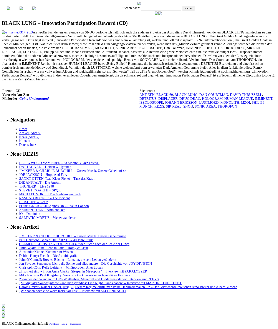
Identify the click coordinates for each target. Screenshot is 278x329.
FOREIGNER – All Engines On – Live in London (54, 206)
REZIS (159, 106)
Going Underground (34, 98)
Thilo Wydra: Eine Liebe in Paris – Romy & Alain (53, 248)
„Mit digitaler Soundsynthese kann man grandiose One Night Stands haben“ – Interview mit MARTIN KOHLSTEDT (100, 283)
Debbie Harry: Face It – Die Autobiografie (48, 256)
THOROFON (227, 106)
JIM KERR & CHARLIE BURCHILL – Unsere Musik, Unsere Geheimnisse (72, 171)
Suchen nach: (131, 8)
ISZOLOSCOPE (151, 102)
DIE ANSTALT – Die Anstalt (39, 182)
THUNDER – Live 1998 (36, 186)
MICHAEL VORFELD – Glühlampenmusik (50, 194)
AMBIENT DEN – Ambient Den (42, 210)
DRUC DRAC (189, 98)
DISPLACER (168, 98)
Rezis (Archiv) (29, 137)
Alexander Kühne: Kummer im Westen (46, 252)
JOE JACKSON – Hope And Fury (43, 174)
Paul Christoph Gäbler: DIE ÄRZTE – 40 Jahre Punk (56, 240)
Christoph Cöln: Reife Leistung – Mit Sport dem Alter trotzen (61, 267)
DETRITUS (148, 98)
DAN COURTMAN (213, 94)
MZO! (245, 102)
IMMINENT (263, 98)
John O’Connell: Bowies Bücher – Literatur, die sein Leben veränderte (67, 259)
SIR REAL (174, 106)
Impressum (75, 323)
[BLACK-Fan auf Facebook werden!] (160, 14)
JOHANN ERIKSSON (181, 102)
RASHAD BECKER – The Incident (44, 198)
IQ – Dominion (29, 214)
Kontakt (24, 141)
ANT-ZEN (147, 94)
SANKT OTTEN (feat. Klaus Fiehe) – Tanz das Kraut (56, 178)
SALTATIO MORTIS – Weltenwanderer (47, 217)
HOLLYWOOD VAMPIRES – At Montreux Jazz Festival (59, 163)
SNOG (188, 106)
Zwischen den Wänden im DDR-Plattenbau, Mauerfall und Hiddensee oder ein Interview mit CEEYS (89, 279)
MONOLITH (229, 102)
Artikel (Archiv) (30, 133)
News (23, 129)
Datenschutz (27, 144)
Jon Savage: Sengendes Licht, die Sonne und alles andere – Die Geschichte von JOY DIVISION (85, 263)
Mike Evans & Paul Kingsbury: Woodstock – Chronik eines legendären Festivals (74, 275)
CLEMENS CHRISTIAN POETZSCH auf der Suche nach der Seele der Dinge (74, 244)
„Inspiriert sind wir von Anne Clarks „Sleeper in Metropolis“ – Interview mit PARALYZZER (83, 271)
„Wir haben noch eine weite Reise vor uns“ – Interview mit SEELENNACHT (72, 291)
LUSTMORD (209, 102)
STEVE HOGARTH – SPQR (40, 190)
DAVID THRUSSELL (246, 94)
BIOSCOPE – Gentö (33, 202)
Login (64, 323)
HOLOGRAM (212, 98)
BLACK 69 (164, 94)
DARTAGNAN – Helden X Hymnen (45, 167)
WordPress (54, 323)
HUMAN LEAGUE (238, 98)
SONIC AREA (205, 106)
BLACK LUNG (186, 94)
